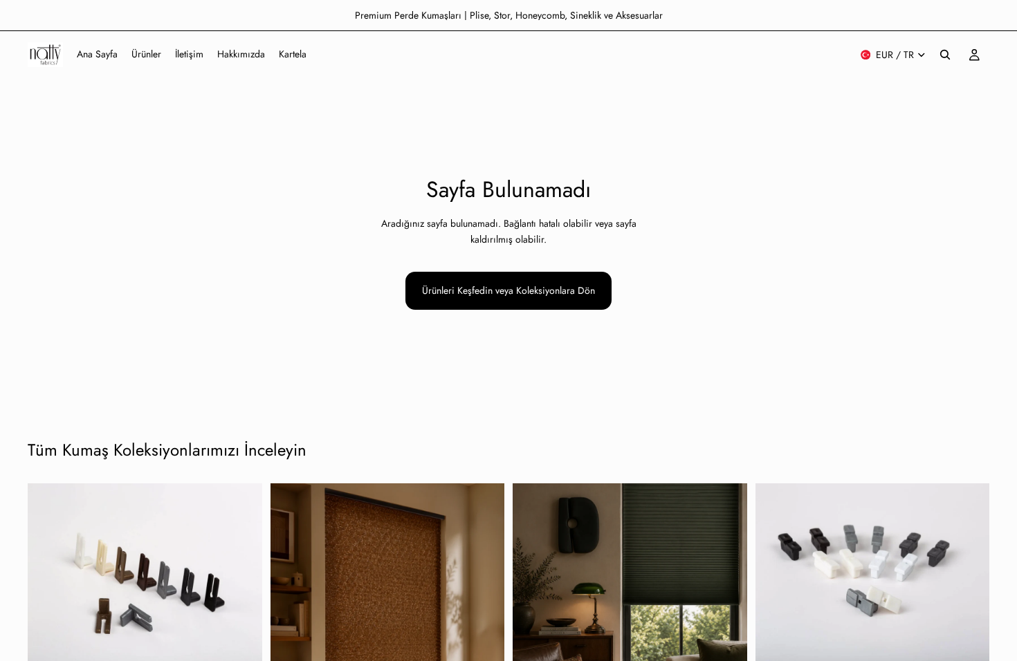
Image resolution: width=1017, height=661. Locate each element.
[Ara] (945, 54)
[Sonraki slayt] (483, 630)
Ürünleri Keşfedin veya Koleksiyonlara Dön (508, 290)
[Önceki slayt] (291, 630)
